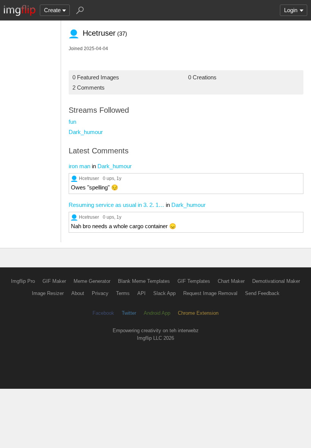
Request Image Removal (210, 293)
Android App (157, 313)
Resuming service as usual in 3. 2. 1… (116, 205)
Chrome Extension (198, 313)
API (141, 293)
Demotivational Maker (276, 281)
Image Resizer (48, 293)
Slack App (164, 293)
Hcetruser (89, 178)
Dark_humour (86, 132)
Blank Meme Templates (144, 281)
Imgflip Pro (23, 281)
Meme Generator (92, 281)
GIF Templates (193, 281)
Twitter (129, 313)
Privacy (100, 293)
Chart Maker (231, 281)
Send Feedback (262, 293)
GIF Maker (54, 281)
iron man (79, 166)
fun (72, 121)
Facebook (103, 313)
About (77, 293)
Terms (123, 293)
